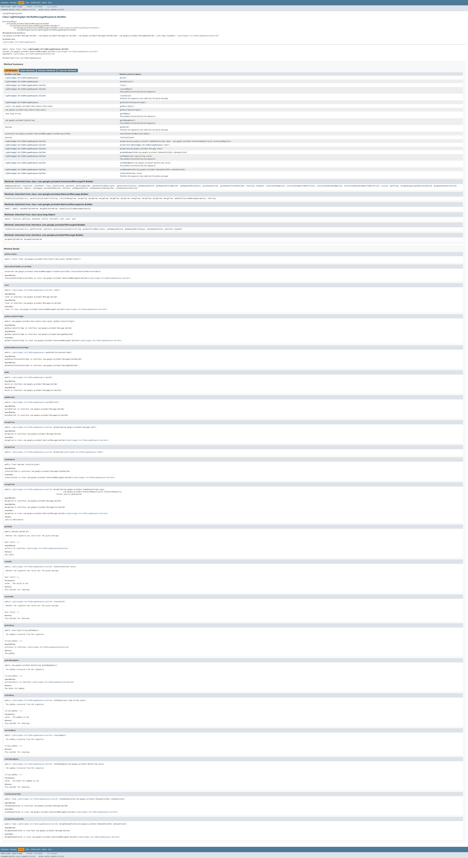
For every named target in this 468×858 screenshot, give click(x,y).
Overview (5, 3)
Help (50, 3)
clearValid (125, 96)
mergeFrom (124, 141)
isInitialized (126, 137)
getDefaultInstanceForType (132, 102)
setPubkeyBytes (127, 163)
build (122, 78)
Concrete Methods (67, 70)
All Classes (52, 7)
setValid (124, 173)
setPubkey (124, 156)
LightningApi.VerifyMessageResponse (19, 42)
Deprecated (35, 3)
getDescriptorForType (129, 110)
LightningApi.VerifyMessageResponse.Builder (78, 28)
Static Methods (27, 70)
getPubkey (124, 114)
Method (32, 10)
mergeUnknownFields (128, 152)
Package (13, 3)
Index (44, 3)
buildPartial (126, 82)
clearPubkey (125, 89)
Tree (27, 3)
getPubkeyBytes (127, 120)
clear (122, 85)
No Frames (38, 7)
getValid (124, 127)
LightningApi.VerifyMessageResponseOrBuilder (198, 36)
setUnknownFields (128, 169)
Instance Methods (46, 70)
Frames (30, 7)
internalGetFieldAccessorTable (134, 134)
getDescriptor (126, 106)
